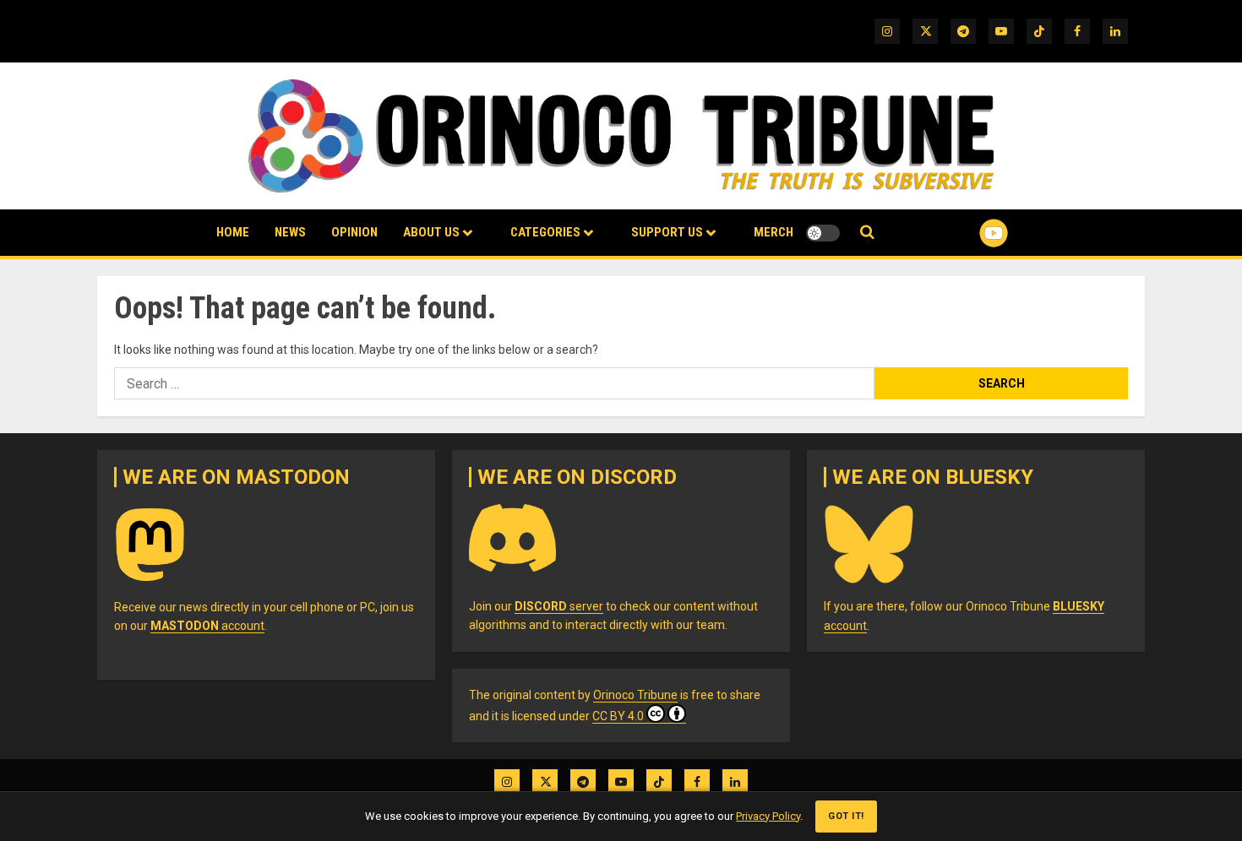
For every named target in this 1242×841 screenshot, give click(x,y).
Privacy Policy (768, 816)
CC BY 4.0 (618, 716)
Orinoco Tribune (635, 695)
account (207, 625)
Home (232, 232)
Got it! (846, 816)
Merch (773, 232)
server (559, 606)
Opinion (354, 232)
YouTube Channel (966, 233)
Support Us (667, 232)
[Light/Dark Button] (823, 233)
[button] (867, 232)
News (290, 232)
